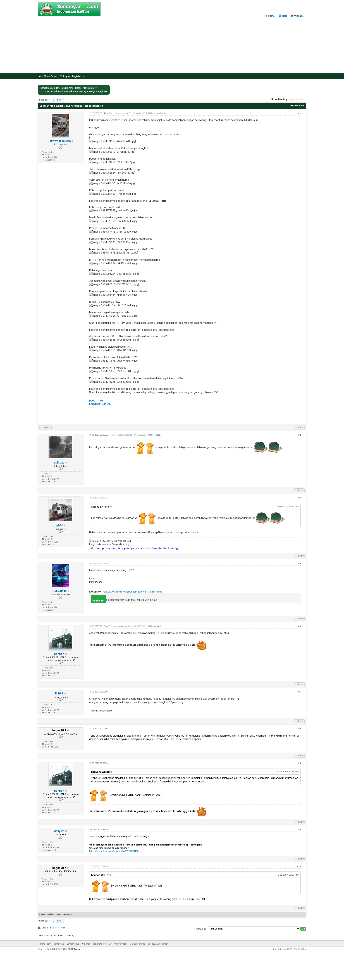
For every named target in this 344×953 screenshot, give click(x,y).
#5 (299, 626)
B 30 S (59, 693)
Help (284, 16)
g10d (59, 525)
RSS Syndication (160, 944)
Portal (271, 16)
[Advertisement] (172, 44)
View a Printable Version (53, 928)
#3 (299, 498)
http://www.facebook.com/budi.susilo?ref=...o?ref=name (132, 591)
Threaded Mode (296, 105)
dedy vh (59, 831)
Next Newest (63, 914)
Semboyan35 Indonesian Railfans (56, 88)
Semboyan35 (73, 944)
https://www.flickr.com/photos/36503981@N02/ (114, 851)
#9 (299, 829)
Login (66, 76)
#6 (299, 692)
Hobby (78, 88)
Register (77, 76)
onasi (299, 16)
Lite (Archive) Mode (118, 944)
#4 (299, 563)
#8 (299, 763)
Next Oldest (47, 914)
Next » (60, 100)
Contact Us (58, 944)
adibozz (59, 462)
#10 (299, 866)
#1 (299, 113)
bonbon (59, 654)
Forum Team (45, 944)
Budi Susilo (59, 591)
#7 (299, 729)
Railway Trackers (59, 141)
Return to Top (100, 944)
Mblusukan (88, 88)
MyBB (52, 949)
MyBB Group (74, 949)
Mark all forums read (140, 944)
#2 (299, 435)
